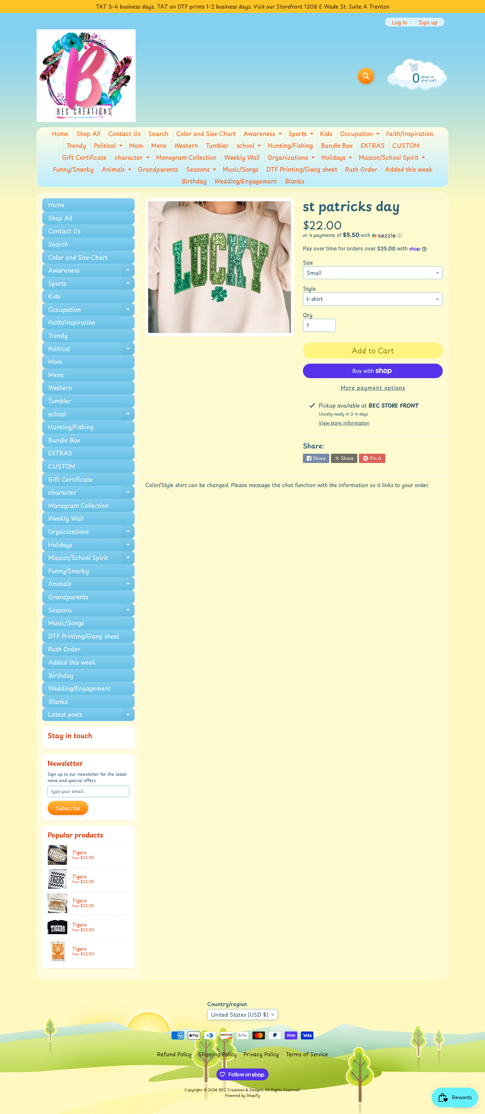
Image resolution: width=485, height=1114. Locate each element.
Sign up (428, 22)
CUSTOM (405, 145)
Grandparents (158, 169)
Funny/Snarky (73, 169)
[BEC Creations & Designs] (86, 75)
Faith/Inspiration (409, 133)
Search (158, 133)
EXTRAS (372, 145)
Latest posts (91, 715)
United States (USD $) (239, 1014)
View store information (344, 422)
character (132, 158)
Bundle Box (337, 145)
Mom (136, 145)
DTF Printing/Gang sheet (301, 169)
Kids (326, 133)
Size (308, 262)
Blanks (294, 181)
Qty (307, 315)
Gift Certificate (84, 157)
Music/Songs (240, 169)
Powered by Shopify (242, 1095)
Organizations (292, 158)
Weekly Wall (242, 157)
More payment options (372, 387)
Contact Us (124, 133)
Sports (301, 134)
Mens (158, 145)
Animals (117, 170)
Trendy (76, 145)
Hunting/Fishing (290, 145)
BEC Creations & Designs (241, 1090)
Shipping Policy (217, 1054)
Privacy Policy (261, 1054)
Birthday (194, 181)
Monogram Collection (186, 157)
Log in (399, 22)
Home (60, 133)
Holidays (337, 158)
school (250, 146)
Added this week (409, 169)
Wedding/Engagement (245, 181)
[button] (373, 235)
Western (186, 145)
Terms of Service (307, 1054)
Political (109, 146)
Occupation (360, 134)
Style (309, 288)
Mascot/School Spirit (393, 158)
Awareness (263, 134)
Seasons (202, 170)
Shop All (88, 133)
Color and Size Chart (206, 133)
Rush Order (361, 169)
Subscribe (67, 808)
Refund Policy (174, 1054)
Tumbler (217, 145)
